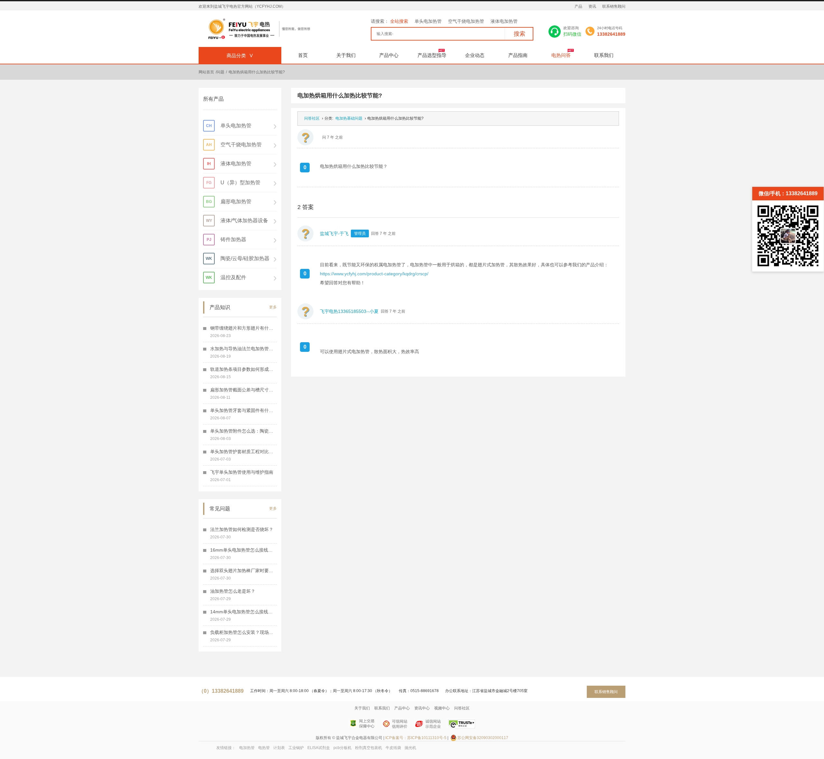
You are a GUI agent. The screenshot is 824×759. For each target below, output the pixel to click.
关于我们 (346, 55)
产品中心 (388, 55)
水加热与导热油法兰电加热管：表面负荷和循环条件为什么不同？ (243, 348)
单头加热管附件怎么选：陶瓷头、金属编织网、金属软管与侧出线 (243, 431)
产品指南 (518, 55)
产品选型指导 (431, 55)
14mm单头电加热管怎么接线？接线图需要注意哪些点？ (243, 611)
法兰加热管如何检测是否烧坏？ (241, 529)
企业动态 (474, 55)
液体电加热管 (504, 21)
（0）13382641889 (221, 691)
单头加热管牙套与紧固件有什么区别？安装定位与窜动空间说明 (243, 410)
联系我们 (603, 55)
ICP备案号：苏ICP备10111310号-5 (415, 738)
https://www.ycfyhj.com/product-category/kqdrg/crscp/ (374, 273)
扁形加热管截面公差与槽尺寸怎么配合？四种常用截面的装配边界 (243, 389)
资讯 (592, 6)
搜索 (519, 34)
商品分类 (240, 55)
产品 (578, 6)
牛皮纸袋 (393, 747)
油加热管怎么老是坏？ (232, 591)
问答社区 (312, 118)
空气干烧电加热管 (466, 21)
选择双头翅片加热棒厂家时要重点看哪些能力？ (243, 570)
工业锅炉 (296, 747)
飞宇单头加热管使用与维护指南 (241, 472)
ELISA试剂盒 (318, 747)
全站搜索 (399, 21)
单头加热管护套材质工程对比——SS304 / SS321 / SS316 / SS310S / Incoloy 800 (243, 451)
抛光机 (410, 747)
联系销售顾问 (613, 6)
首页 (303, 55)
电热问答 (561, 55)
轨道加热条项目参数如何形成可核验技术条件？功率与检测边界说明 (243, 369)
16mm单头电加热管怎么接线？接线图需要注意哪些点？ (243, 550)
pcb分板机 (342, 747)
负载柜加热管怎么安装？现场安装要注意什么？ (243, 632)
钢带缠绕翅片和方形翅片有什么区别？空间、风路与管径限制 (243, 328)
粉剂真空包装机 (368, 747)
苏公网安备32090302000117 (482, 738)
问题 (220, 72)
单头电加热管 (428, 21)
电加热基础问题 (348, 118)
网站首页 (206, 72)
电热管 (264, 747)
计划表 (279, 747)
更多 (273, 307)
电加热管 (247, 747)
